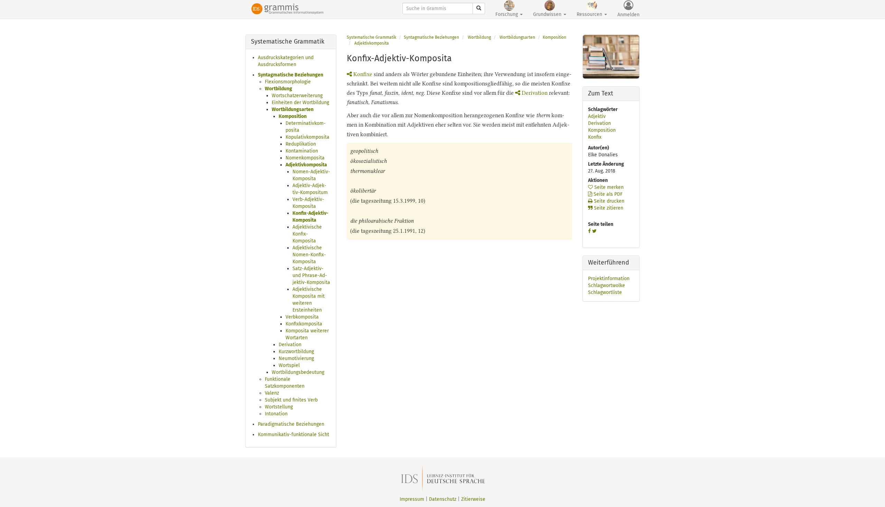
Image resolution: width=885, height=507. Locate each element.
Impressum (412, 499)
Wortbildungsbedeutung (298, 372)
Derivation (290, 345)
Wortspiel (289, 365)
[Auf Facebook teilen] (589, 231)
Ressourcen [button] (590, 14)
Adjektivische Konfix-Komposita (307, 234)
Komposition (293, 116)
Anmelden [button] (628, 15)
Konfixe (362, 74)
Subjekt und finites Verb (291, 400)
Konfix (595, 137)
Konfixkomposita (304, 324)
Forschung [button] (507, 14)
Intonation (276, 414)
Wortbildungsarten (293, 109)
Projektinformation (609, 279)
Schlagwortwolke (606, 285)
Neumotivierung (296, 358)
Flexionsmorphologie (288, 82)
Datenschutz (442, 499)
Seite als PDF (607, 194)
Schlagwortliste (605, 292)
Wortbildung (278, 89)
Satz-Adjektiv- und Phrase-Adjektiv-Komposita (311, 275)
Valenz (272, 393)
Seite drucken (608, 201)
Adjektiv (597, 116)
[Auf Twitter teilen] (594, 231)
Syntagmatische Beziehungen (290, 75)
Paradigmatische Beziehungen (291, 424)
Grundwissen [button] (548, 14)
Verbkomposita (302, 317)
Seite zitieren (608, 208)
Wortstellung (279, 407)
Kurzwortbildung (296, 351)
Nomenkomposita (305, 158)
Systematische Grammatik (371, 37)
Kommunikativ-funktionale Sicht (293, 434)
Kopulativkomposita (307, 137)
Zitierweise (473, 499)
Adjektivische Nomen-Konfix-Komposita (309, 255)
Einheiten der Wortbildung (300, 102)
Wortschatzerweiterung (297, 96)
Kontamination (302, 151)
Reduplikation (301, 144)
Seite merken (608, 187)
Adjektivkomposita (306, 165)
